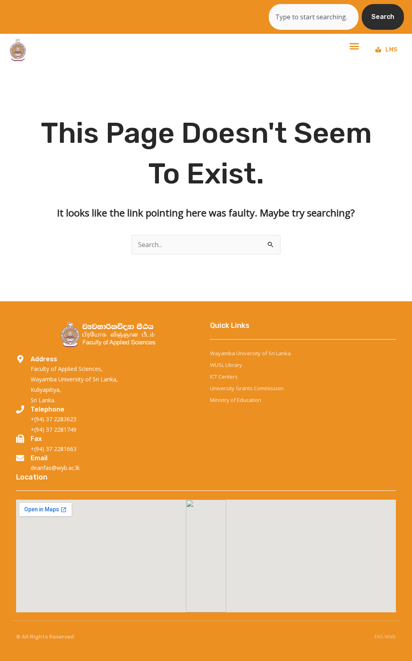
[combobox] (313, 17)
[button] (354, 46)
